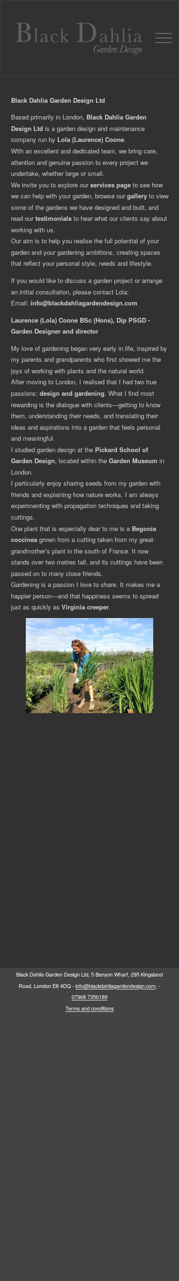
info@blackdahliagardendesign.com (115, 986)
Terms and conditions (89, 1008)
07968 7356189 (89, 997)
